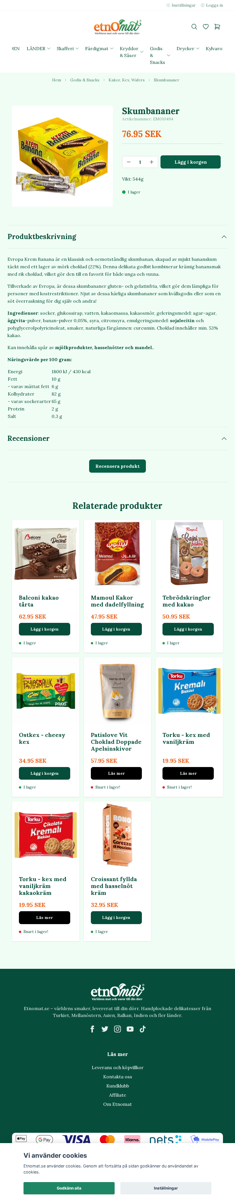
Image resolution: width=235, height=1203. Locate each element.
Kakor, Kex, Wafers (127, 80)
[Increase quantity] (151, 162)
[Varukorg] (217, 26)
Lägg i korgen (44, 629)
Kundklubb (117, 1086)
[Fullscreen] (62, 156)
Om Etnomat (117, 1104)
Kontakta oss (117, 1076)
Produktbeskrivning (41, 236)
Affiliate (117, 1095)
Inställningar (166, 1188)
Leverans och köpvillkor (118, 1067)
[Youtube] (130, 1029)
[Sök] (194, 26)
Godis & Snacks (84, 80)
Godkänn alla (69, 1188)
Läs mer (116, 773)
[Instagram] (117, 1029)
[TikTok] (142, 1029)
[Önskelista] (205, 26)
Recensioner (28, 438)
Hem (56, 80)
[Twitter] (104, 1029)
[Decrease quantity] (128, 162)
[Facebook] (92, 1029)
